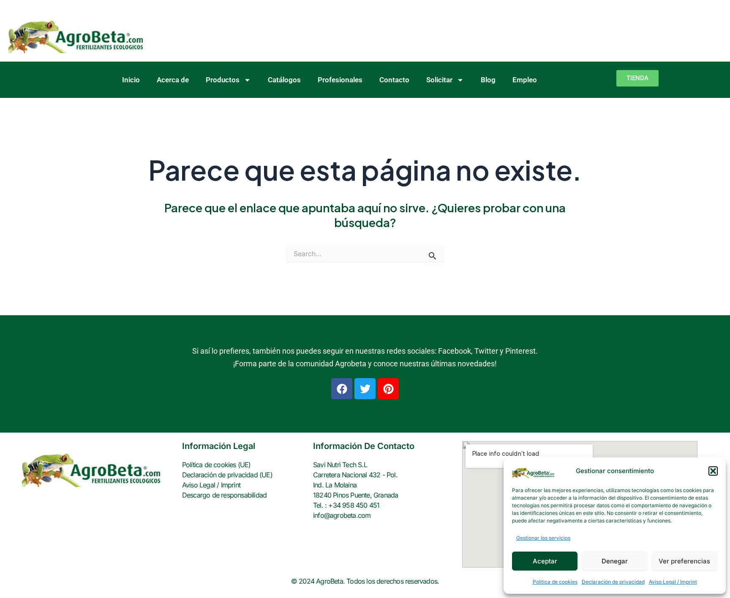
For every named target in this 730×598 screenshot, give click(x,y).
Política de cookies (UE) (216, 464)
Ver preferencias (684, 561)
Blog (488, 80)
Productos (223, 80)
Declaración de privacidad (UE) (227, 475)
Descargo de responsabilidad (224, 495)
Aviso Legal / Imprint (673, 582)
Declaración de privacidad (613, 582)
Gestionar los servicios (543, 538)
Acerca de (173, 80)
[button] (713, 471)
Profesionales (340, 80)
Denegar (615, 561)
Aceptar (545, 561)
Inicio (131, 80)
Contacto (394, 80)
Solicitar (439, 80)
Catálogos (284, 80)
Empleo (524, 80)
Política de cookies (555, 582)
